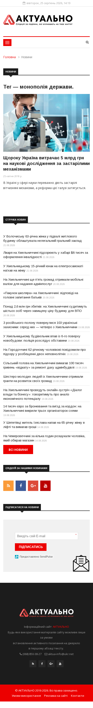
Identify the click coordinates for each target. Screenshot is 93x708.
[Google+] (51, 664)
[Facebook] (41, 664)
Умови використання (26, 695)
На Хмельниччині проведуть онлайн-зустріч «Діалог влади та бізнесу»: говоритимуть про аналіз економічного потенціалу (42, 394)
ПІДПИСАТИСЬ (31, 547)
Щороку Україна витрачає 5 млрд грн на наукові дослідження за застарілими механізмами (46, 163)
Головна (9, 57)
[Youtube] (60, 664)
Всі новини (18, 450)
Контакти (77, 695)
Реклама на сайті (56, 695)
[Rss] (32, 664)
